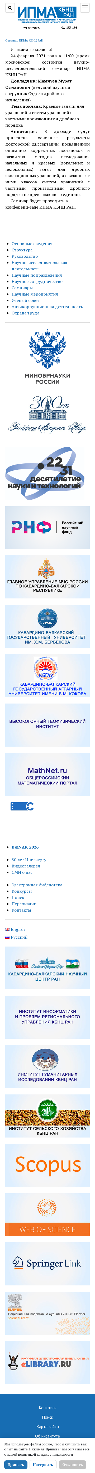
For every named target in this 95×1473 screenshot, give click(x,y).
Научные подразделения (37, 275)
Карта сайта (47, 1426)
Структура (22, 250)
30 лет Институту (29, 859)
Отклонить (72, 1464)
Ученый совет (25, 300)
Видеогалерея (26, 866)
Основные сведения (32, 243)
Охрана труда (25, 313)
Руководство (25, 256)
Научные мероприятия (35, 294)
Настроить (43, 1464)
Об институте (47, 1436)
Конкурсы (22, 891)
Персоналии (24, 904)
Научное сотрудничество (37, 281)
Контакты (21, 910)
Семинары (22, 288)
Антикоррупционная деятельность (47, 306)
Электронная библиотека (37, 885)
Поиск (18, 897)
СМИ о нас (22, 872)
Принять (16, 1464)
